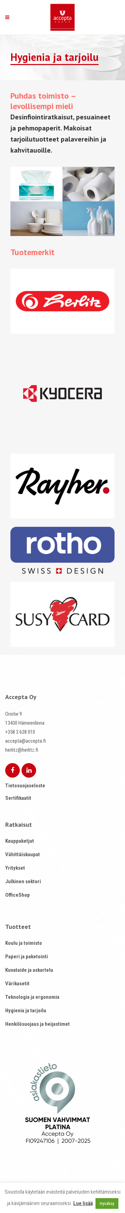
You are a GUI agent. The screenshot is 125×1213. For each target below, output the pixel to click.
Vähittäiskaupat (22, 854)
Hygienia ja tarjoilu (25, 1010)
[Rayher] (62, 486)
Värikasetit (17, 983)
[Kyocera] (62, 393)
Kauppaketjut (19, 841)
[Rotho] (62, 550)
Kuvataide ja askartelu (29, 970)
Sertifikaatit (18, 798)
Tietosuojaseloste (25, 785)
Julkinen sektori (23, 881)
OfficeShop (17, 895)
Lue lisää (83, 1203)
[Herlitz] (62, 301)
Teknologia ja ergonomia (32, 997)
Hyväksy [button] (107, 1203)
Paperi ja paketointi (26, 956)
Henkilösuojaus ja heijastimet (37, 1024)
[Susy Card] (62, 614)
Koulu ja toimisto (23, 943)
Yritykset (15, 868)
